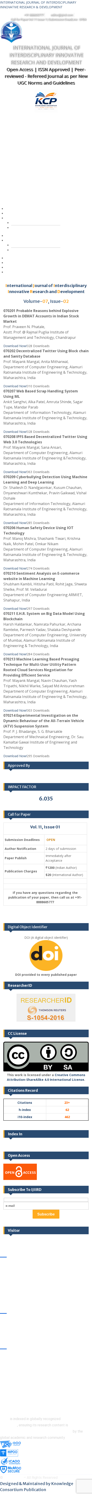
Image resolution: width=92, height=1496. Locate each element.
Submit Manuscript (22, 213)
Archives (15, 236)
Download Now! (15, 346)
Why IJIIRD (16, 263)
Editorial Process (31, 250)
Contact (14, 272)
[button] (40, 160)
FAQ (12, 258)
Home (13, 209)
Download (16, 267)
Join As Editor (28, 228)
